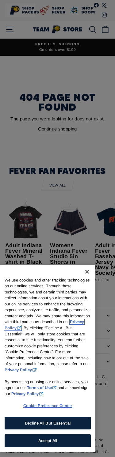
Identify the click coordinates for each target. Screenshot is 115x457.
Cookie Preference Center (47, 405)
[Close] (87, 271)
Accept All (47, 440)
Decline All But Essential (48, 423)
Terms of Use (39, 387)
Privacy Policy (18, 370)
